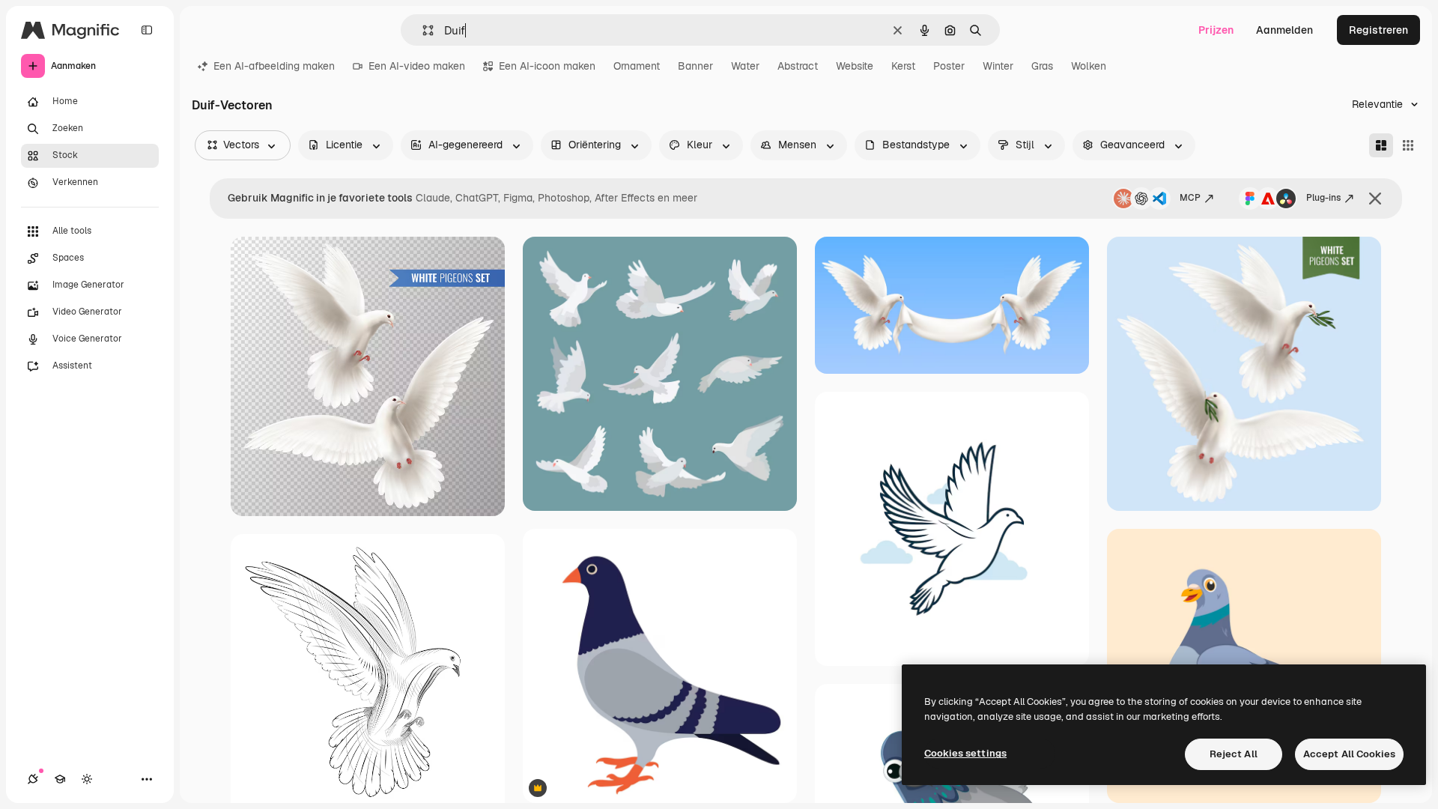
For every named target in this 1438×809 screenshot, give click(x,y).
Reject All (1234, 754)
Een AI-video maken (416, 66)
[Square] (1408, 145)
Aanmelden (1284, 30)
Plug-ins (1323, 198)
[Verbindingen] (33, 779)
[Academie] (60, 779)
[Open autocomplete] (422, 30)
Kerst (903, 66)
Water (745, 66)
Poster (949, 66)
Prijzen (1216, 30)
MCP (1190, 198)
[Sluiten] (1375, 198)
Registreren (1378, 30)
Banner (695, 66)
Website (854, 66)
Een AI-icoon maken (547, 66)
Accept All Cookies (1349, 754)
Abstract (797, 66)
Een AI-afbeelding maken (274, 66)
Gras (1042, 66)
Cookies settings (965, 753)
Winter (998, 66)
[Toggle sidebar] (147, 30)
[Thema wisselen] (87, 779)
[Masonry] (1381, 145)
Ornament (636, 66)
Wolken (1088, 66)
